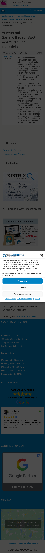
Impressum (36, 299)
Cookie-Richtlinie (10, 299)
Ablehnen (22, 287)
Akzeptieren (22, 281)
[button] (41, 255)
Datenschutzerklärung (24, 299)
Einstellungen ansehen (22, 294)
